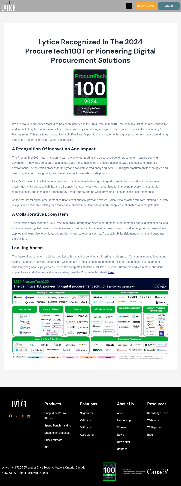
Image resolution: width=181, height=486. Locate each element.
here (111, 272)
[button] (129, 6)
